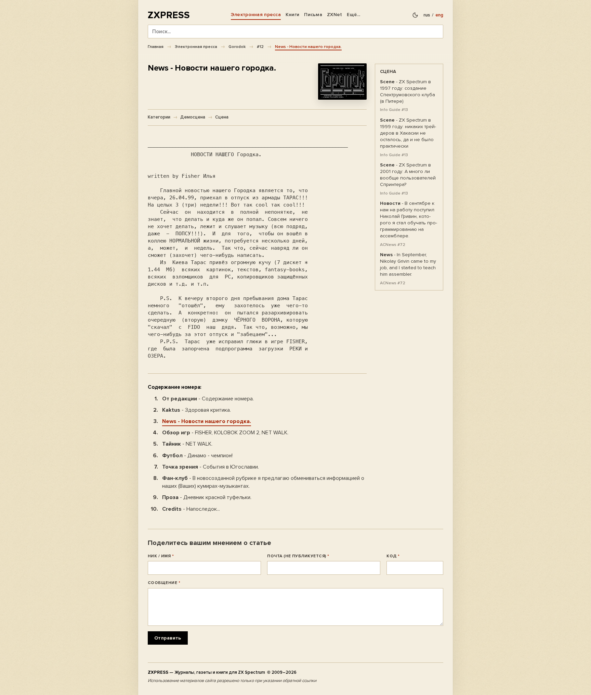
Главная (155, 46)
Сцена (221, 117)
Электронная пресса (256, 14)
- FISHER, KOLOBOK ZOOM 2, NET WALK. (225, 432)
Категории (159, 117)
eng (439, 15)
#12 (260, 46)
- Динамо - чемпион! (197, 455)
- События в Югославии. (210, 466)
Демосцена (192, 117)
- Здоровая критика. (196, 410)
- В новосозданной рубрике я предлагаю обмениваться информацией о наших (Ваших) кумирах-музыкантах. (263, 482)
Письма (313, 14)
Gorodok (237, 46)
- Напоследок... (191, 509)
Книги (292, 14)
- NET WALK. (187, 443)
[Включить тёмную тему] (415, 15)
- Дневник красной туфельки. (206, 497)
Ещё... (353, 14)
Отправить (167, 638)
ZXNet (334, 14)
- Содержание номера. (208, 398)
